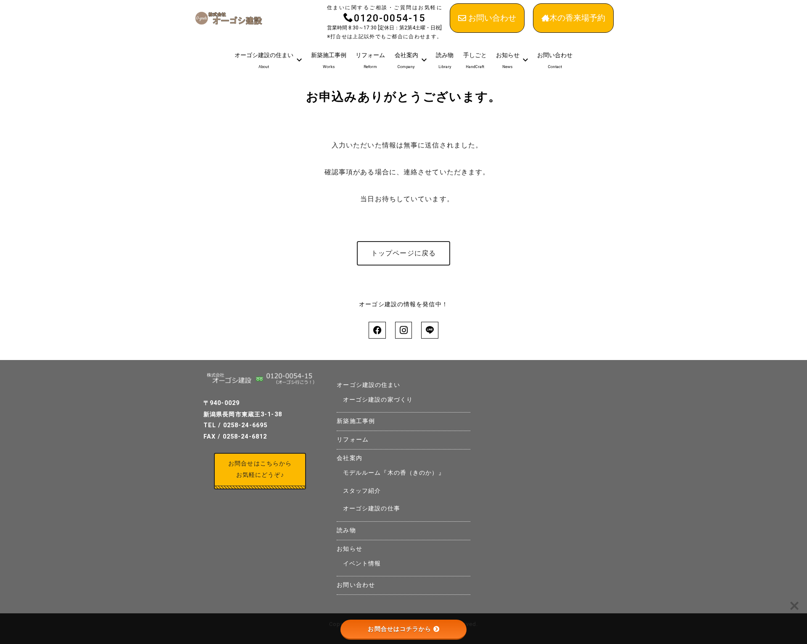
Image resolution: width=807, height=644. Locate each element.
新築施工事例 (356, 421)
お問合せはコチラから (399, 629)
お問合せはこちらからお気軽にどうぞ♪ (260, 469)
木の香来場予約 (577, 18)
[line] (429, 330)
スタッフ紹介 (362, 490)
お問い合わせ (492, 18)
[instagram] (403, 330)
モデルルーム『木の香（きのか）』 (394, 472)
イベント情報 (362, 563)
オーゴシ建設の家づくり (378, 399)
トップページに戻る (403, 253)
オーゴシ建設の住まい (368, 385)
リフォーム (353, 439)
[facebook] (377, 330)
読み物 (346, 530)
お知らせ (349, 548)
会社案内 (349, 458)
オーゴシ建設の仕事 (371, 508)
